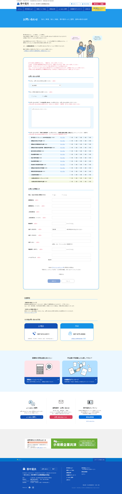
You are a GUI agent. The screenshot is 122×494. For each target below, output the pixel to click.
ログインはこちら (90, 421)
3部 (81, 137)
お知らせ (87, 9)
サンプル (62, 137)
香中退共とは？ (29, 9)
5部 (90, 137)
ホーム (20, 9)
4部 (85, 137)
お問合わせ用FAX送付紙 (76, 338)
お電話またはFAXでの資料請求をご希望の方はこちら (37, 51)
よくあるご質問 (63, 9)
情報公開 (84, 485)
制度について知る (41, 9)
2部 (76, 137)
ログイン (83, 474)
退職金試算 (52, 9)
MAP (53, 469)
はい (55, 195)
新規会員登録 (90, 417)
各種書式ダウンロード (76, 9)
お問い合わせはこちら (60, 417)
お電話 (45, 96)
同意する (61, 274)
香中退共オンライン (89, 468)
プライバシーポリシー (57, 267)
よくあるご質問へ (31, 417)
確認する (54, 281)
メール (34, 96)
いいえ (65, 195)
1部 (72, 137)
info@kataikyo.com (34, 481)
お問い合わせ (40, 447)
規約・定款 (97, 485)
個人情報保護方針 (90, 485)
